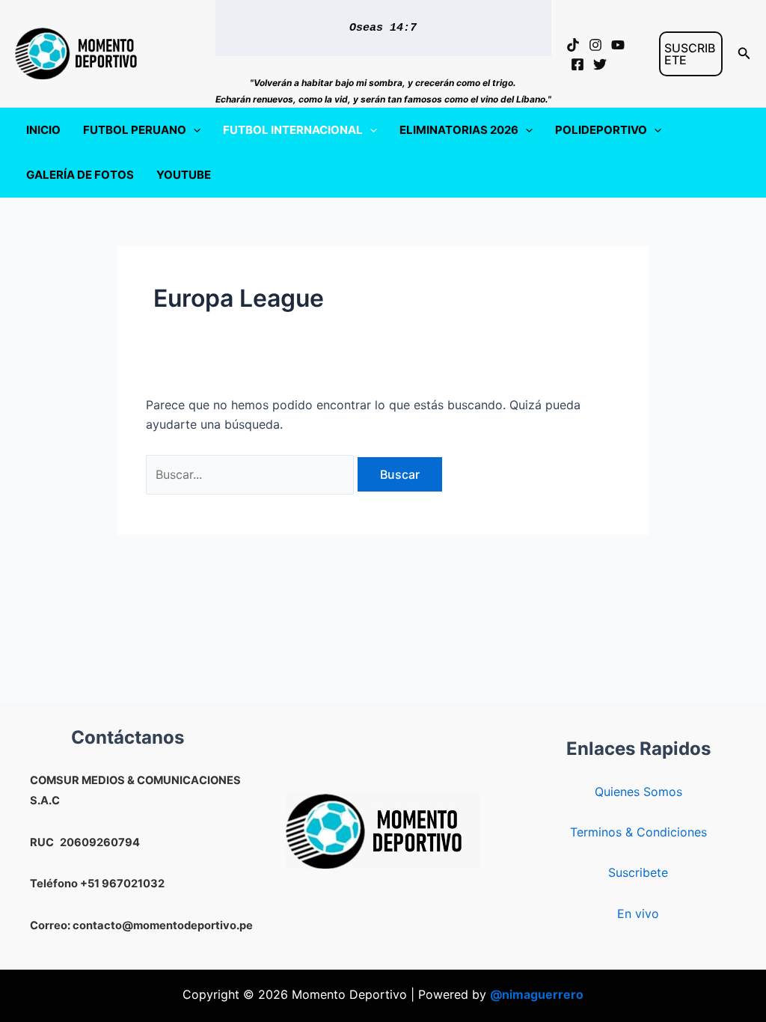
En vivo (638, 913)
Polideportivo (601, 130)
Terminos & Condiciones (638, 831)
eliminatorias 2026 (458, 130)
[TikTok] (573, 45)
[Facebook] (577, 64)
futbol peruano (134, 130)
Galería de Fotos (80, 175)
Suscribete (638, 872)
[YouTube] (618, 45)
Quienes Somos (638, 791)
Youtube (183, 175)
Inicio (43, 130)
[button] (691, 53)
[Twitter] (600, 64)
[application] (193, 130)
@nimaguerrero (536, 994)
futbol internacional (293, 130)
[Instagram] (595, 45)
